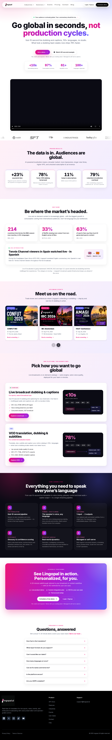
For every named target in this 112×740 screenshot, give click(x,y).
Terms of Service (17, 733)
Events (50, 4)
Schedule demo (102, 4)
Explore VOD (15, 460)
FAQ (50, 723)
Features (52, 705)
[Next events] (58, 345)
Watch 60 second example (65, 52)
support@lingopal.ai (83, 702)
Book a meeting (12, 337)
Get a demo (41, 52)
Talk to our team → (75, 634)
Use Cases (52, 716)
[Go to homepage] (8, 4)
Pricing (57, 4)
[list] (56, 323)
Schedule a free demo (47, 599)
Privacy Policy (6, 733)
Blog (72, 4)
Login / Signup (89, 4)
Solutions (40, 5)
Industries (28, 5)
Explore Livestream (17, 416)
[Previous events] (53, 345)
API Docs (52, 702)
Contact (65, 4)
